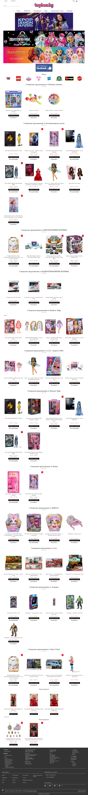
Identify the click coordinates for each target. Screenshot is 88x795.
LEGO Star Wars (52, 754)
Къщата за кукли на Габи (29, 751)
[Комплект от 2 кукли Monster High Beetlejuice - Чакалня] (34, 406)
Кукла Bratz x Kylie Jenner (74, 183)
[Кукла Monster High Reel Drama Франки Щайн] (13, 172)
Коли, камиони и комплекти (29, 755)
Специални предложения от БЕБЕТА (44, 508)
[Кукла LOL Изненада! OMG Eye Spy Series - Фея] (14, 366)
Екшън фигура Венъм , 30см (13, 612)
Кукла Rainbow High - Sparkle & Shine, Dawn (13, 338)
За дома (72, 761)
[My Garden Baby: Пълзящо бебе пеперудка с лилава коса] (33, 523)
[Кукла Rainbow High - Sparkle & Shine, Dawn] (14, 326)
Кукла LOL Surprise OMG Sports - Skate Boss (54, 379)
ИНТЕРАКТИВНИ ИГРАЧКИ (30, 749)
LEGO (50, 753)
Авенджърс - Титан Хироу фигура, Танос (13, 637)
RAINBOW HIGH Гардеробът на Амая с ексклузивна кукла (34, 338)
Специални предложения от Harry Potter (44, 649)
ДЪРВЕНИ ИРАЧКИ (75, 752)
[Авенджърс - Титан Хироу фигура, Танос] (13, 630)
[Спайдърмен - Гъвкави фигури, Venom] (33, 602)
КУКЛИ (6, 766)
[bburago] (69, 78)
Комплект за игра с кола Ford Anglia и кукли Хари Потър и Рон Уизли (54, 676)
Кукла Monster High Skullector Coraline (13, 150)
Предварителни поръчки (27, 780)
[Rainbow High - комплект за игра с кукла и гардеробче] (74, 326)
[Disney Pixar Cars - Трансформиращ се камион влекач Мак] (54, 563)
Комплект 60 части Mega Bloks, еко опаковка (13, 111)
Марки (45, 10)
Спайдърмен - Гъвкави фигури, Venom (33, 612)
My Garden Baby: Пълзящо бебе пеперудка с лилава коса (34, 534)
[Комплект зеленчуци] (33, 99)
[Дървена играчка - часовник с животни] (54, 99)
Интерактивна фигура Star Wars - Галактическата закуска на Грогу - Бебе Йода (54, 257)
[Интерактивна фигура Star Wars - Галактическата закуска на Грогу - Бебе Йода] (54, 245)
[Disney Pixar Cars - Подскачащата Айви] (74, 563)
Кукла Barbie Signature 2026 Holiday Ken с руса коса (13, 709)
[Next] (83, 78)
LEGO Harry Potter (53, 758)
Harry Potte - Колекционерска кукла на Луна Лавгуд (74, 676)
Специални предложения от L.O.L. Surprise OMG (44, 351)
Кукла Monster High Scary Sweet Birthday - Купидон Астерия (34, 453)
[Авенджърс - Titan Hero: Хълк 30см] (74, 602)
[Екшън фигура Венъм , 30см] (13, 602)
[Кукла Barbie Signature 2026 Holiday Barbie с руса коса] (34, 700)
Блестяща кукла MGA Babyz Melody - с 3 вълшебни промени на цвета (54, 534)
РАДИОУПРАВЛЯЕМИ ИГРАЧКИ (31, 754)
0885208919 (52, 777)
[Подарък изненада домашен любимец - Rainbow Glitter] (74, 245)
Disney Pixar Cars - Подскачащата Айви (74, 574)
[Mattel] (79, 78)
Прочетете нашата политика (31, 790)
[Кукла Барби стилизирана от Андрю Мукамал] (14, 482)
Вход (3, 782)
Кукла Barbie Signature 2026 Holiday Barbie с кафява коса (54, 709)
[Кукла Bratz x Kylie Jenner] (74, 172)
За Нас (3, 780)
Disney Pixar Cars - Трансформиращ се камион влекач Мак (54, 575)
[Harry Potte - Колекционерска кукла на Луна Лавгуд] (74, 664)
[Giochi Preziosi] (59, 78)
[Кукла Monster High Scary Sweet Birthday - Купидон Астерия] (34, 441)
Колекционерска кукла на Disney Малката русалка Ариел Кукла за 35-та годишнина (13, 216)
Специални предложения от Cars (44, 548)
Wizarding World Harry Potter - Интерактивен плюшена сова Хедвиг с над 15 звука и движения (13, 257)
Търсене (14, 782)
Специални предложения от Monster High (44, 391)
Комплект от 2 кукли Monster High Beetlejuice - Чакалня (33, 419)
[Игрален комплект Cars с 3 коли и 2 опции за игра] (13, 563)
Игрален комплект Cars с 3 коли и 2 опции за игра (13, 575)
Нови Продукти (37, 10)
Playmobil (73, 753)
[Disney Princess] (28, 78)
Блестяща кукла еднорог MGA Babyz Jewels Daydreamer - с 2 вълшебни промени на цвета (13, 535)
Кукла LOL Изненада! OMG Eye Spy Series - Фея (13, 379)
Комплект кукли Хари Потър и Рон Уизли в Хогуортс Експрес (34, 676)
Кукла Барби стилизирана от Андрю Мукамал (13, 494)
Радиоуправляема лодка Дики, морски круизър (54, 298)
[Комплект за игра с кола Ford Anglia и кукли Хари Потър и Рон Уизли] (54, 664)
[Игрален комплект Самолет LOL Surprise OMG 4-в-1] (74, 366)
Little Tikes (51, 751)
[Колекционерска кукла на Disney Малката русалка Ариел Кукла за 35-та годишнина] (13, 205)
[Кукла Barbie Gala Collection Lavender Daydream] (54, 139)
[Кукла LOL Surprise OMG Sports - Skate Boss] (54, 366)
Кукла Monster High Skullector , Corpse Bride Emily (74, 151)
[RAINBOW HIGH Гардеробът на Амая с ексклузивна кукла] (34, 326)
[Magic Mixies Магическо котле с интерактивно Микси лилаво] (33, 245)
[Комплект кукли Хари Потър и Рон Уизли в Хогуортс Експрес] (33, 664)
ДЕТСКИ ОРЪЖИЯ (28, 757)
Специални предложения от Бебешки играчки (44, 84)
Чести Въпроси (15, 775)
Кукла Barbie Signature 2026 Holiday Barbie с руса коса (33, 709)
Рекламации (4, 777)
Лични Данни (25, 775)
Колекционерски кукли (8, 759)
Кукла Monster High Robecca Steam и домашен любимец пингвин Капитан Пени (54, 420)
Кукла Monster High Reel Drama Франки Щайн (13, 184)
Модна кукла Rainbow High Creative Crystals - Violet (54, 338)
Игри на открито (28, 762)
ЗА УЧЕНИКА (74, 756)
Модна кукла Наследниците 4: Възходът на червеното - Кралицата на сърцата (34, 184)
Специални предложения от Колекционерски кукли (44, 123)
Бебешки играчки (7, 751)
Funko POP (74, 754)
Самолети (26, 759)
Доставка (24, 782)
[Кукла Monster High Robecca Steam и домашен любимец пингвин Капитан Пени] (54, 406)
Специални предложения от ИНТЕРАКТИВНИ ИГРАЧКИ (44, 230)
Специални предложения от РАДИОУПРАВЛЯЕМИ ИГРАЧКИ (44, 271)
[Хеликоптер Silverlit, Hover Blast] (13, 286)
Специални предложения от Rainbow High (44, 310)
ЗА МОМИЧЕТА (7, 764)
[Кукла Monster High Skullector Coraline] (14, 139)
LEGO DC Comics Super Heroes (55, 757)
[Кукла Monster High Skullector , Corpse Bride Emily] (74, 139)
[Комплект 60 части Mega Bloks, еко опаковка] (13, 99)
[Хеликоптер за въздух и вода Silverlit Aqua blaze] (33, 286)
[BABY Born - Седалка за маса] (74, 523)
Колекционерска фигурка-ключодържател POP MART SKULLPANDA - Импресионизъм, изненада (13, 739)
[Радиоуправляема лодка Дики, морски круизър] (54, 286)
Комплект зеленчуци (33, 110)
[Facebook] (80, 1)
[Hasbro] (49, 78)
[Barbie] (38, 78)
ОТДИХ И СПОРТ (28, 761)
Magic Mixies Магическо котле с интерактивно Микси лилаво (34, 256)
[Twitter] (82, 1)
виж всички (44, 86)
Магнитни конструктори (9, 760)
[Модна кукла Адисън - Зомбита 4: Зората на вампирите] (34, 139)
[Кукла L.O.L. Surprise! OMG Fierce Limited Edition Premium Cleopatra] (54, 172)
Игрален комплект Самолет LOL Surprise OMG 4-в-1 (74, 379)
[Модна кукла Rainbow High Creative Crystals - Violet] (54, 326)
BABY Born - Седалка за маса (74, 533)
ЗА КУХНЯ (74, 764)
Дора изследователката (29, 750)
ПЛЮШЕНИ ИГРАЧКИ (8, 763)
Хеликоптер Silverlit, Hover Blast (13, 297)
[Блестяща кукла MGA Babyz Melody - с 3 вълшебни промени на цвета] (54, 523)
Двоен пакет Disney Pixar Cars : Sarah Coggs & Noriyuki (34, 575)
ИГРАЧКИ (5, 753)
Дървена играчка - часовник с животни (54, 110)
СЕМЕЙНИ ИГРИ (8, 761)
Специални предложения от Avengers (44, 587)
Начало (18, 10)
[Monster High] (8, 78)
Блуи (5, 756)
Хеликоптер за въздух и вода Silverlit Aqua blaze (33, 298)
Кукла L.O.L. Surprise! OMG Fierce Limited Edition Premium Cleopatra (54, 184)
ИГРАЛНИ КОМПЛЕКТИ (9, 767)
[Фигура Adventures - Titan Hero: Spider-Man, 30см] (54, 601)
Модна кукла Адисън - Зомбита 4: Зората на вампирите (34, 151)
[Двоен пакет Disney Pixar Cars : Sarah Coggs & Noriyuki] (33, 563)
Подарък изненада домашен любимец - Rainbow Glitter (74, 256)
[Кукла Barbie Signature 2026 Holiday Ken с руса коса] (13, 700)
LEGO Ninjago (52, 755)
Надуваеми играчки (53, 750)
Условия (24, 777)
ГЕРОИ (26, 756)
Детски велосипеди (53, 749)
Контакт (14, 780)
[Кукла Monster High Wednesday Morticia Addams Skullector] (34, 730)
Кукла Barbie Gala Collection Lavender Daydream (54, 151)
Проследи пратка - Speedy (57, 10)
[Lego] (18, 78)
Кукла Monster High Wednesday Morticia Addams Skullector (34, 739)
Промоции (69, 10)
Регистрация (14, 777)
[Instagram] (84, 1)
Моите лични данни (82, 790)
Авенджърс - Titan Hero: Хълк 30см (74, 612)
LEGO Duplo (75, 749)
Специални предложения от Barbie (44, 466)
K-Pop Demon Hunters (8, 755)
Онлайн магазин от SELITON (44, 793)
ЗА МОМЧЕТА (27, 753)
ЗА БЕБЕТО (5, 749)
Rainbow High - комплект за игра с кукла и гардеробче (74, 338)
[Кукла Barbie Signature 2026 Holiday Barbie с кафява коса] (54, 700)
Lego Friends (52, 759)
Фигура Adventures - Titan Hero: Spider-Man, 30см (54, 613)
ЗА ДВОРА (74, 765)
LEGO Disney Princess (53, 756)
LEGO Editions (75, 750)
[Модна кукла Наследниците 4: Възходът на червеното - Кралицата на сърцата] (33, 172)
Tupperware (74, 762)
